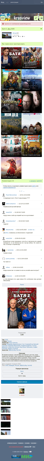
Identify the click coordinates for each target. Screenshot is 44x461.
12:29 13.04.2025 (20, 276)
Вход (2, 2)
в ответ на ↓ (31, 229)
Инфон (26, 451)
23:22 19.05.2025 (21, 229)
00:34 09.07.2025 (24, 221)
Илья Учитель (13, 342)
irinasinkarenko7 (11, 221)
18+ (42, 2)
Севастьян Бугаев (13, 347)
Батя (22, 371)
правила (20, 443)
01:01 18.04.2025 (23, 258)
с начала (32, 181)
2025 (6, 339)
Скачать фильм (22, 382)
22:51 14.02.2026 (25, 195)
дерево (39, 181)
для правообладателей (16, 446)
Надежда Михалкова (14, 345)
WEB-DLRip (12, 350)
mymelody (9, 250)
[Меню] (3, 18)
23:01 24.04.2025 (21, 250)
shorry (21, 395)
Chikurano (9, 276)
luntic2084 (9, 238)
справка (27, 443)
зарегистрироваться (9, 187)
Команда (22, 386)
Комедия (11, 365)
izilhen (7, 233)
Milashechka (9, 229)
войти (34, 186)
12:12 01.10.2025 (24, 203)
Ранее (22, 284)
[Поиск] (36, 18)
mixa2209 (9, 212)
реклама (33, 443)
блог (34, 446)
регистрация (14, 2)
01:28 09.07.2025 (20, 212)
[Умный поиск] (41, 18)
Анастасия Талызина (26, 347)
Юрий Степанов (13, 348)
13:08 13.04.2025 (18, 267)
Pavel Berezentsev (11, 195)
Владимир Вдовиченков (14, 344)
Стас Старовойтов (27, 344)
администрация (12, 443)
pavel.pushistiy (10, 258)
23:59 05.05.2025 (20, 238)
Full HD (18, 350)
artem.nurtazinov (11, 203)
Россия (9, 341)
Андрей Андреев (26, 345)
